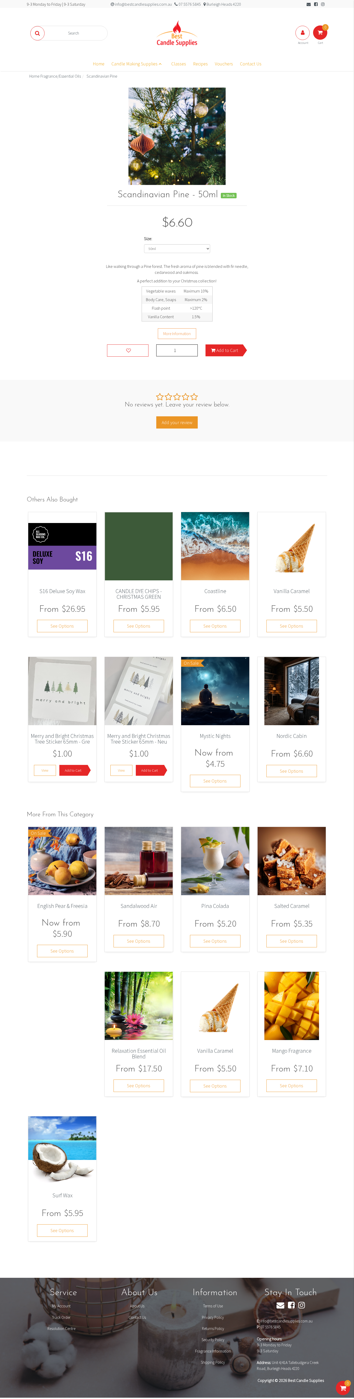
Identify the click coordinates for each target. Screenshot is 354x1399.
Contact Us (250, 64)
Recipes (200, 64)
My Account (61, 1305)
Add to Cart (226, 350)
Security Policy (213, 1339)
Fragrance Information (213, 1351)
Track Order (61, 1317)
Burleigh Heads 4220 (223, 4)
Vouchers (224, 64)
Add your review (177, 422)
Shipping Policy (213, 1362)
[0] (343, 1393)
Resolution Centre (61, 1328)
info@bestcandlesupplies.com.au (286, 1321)
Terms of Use (213, 1305)
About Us (137, 1305)
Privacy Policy (213, 1317)
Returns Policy (213, 1328)
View (44, 770)
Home (98, 64)
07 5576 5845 (270, 1327)
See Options (62, 626)
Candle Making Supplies (135, 64)
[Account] (303, 37)
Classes (178, 64)
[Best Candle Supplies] (177, 32)
